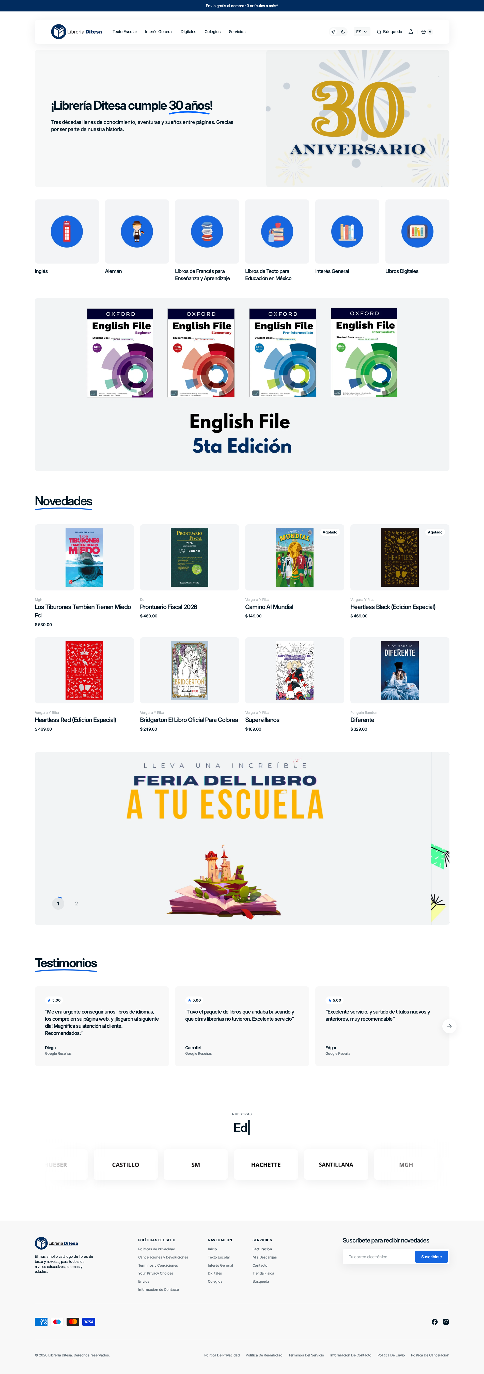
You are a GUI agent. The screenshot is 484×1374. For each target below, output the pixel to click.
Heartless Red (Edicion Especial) (75, 720)
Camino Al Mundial (269, 607)
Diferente (362, 720)
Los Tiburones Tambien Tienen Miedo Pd (83, 611)
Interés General (220, 1265)
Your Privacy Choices (155, 1273)
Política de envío (391, 1355)
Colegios (215, 1281)
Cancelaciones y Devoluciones (163, 1257)
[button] (389, 31)
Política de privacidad (222, 1355)
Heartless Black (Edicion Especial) (392, 607)
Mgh (38, 599)
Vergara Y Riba (257, 599)
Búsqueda (261, 1281)
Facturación (262, 1249)
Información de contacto (350, 1355)
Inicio (212, 1249)
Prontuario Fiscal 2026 (168, 607)
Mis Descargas (265, 1257)
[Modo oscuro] (338, 31)
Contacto (260, 1265)
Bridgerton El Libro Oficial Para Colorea (189, 720)
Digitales (215, 1273)
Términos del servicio (306, 1355)
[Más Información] (242, 838)
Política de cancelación (430, 1355)
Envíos (143, 1281)
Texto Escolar (219, 1257)
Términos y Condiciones (158, 1265)
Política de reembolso (264, 1355)
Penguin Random (364, 712)
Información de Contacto (158, 1289)
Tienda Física (263, 1273)
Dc (142, 599)
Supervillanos (262, 720)
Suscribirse (431, 1256)
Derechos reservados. (92, 1355)
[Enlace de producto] (84, 575)
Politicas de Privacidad (156, 1249)
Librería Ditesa (60, 1355)
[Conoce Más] (242, 384)
